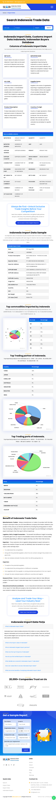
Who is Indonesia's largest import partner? (17, 647)
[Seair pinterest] (11, 765)
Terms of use (41, 796)
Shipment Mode (22, 735)
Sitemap (31, 775)
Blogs (30, 770)
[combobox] (21, 731)
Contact (31, 767)
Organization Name (9, 728)
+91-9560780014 (35, 790)
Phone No (21, 728)
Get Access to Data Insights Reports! (28, 223)
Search (49, 28)
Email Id (20, 721)
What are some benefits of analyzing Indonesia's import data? (23, 670)
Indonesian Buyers (8, 790)
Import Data (6, 785)
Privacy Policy (49, 796)
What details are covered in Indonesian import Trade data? (22, 661)
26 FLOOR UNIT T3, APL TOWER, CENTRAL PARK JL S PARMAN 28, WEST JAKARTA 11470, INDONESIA (41, 785)
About (31, 765)
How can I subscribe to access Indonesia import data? (20, 666)
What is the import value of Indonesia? (16, 643)
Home (4, 13)
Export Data (6, 788)
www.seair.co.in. (16, 796)
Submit (26, 750)
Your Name (7, 721)
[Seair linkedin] (9, 765)
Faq (30, 772)
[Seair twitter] (14, 765)
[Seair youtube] (6, 765)
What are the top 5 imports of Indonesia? (17, 652)
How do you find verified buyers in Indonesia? (18, 656)
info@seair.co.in (35, 792)
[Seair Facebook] (4, 765)
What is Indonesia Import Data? (14, 626)
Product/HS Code (9, 735)
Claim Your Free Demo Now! (28, 612)
